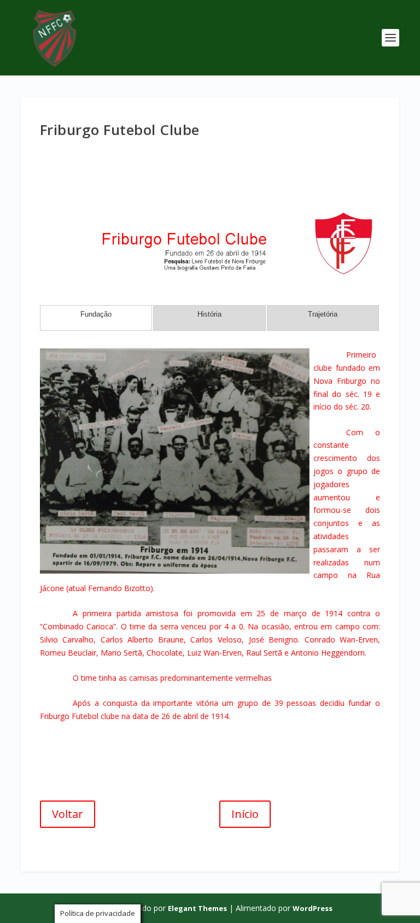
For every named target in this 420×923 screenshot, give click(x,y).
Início (245, 814)
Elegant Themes (197, 908)
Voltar (67, 814)
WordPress (312, 908)
